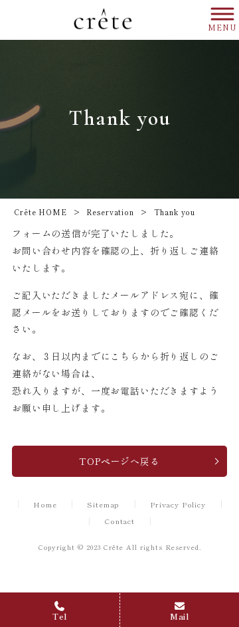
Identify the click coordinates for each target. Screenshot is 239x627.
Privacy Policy (178, 504)
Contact (119, 521)
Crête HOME (40, 212)
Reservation (109, 212)
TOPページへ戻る (119, 461)
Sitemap (103, 504)
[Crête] (103, 20)
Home (44, 504)
